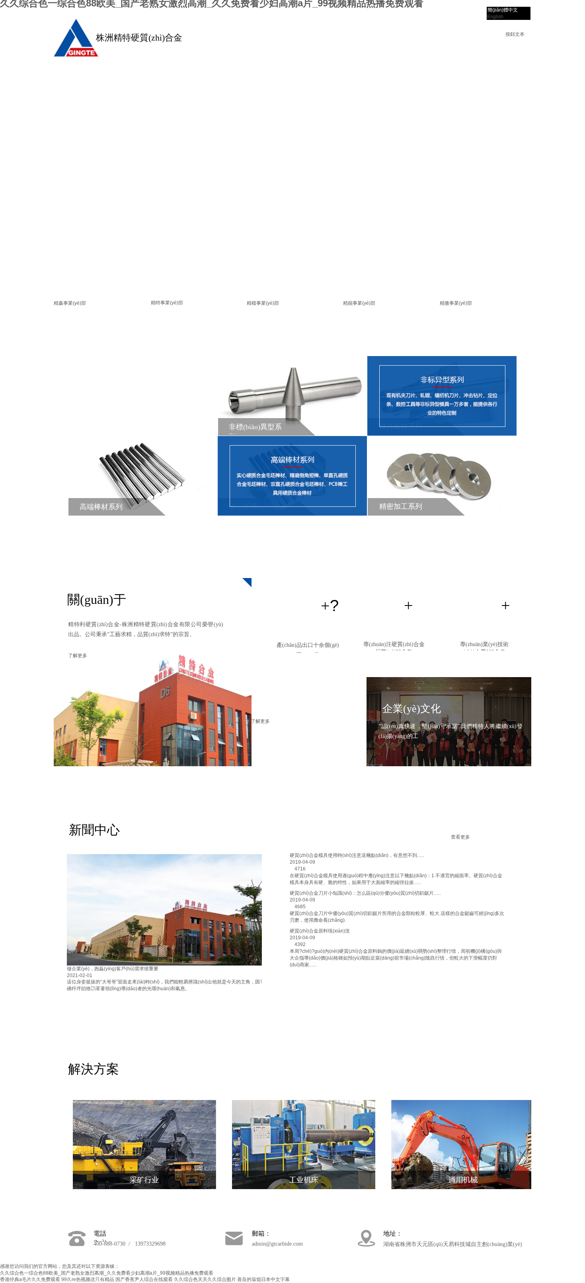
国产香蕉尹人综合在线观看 (144, 1279)
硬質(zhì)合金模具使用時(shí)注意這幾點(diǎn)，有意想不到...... (357, 855)
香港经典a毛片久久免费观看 (30, 1279)
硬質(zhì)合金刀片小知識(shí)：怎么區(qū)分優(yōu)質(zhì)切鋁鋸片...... (365, 893)
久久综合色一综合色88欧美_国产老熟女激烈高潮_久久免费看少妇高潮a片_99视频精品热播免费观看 (106, 1273)
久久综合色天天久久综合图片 (205, 1279)
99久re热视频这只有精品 (87, 1279)
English (495, 16)
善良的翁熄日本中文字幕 (263, 1279)
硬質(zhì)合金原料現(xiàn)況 (320, 931)
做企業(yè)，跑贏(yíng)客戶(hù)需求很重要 (112, 968)
